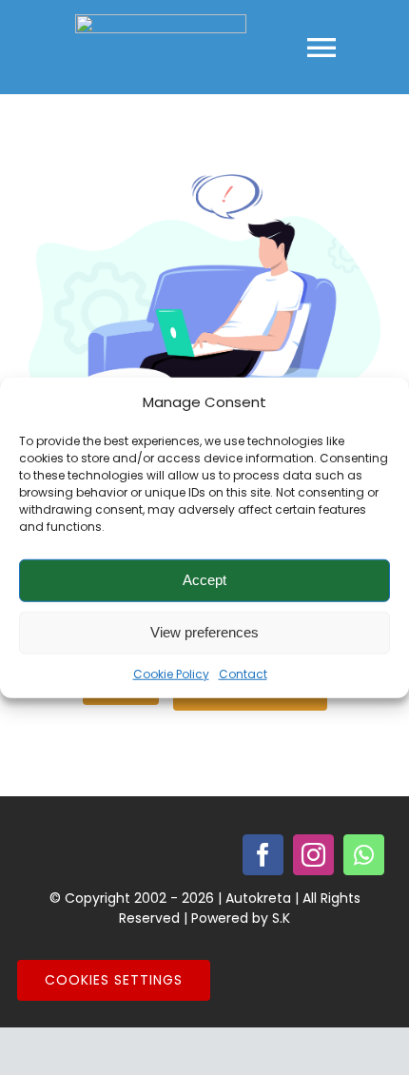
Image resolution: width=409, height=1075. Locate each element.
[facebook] (263, 854)
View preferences (204, 632)
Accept (204, 580)
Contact (243, 673)
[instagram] (313, 854)
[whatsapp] (363, 854)
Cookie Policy (171, 673)
